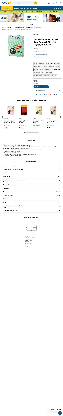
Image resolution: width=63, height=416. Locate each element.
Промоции (16, 8)
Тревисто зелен (38, 75)
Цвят (34, 61)
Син (42, 72)
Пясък (57, 66)
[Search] (35, 3)
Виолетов (41, 63)
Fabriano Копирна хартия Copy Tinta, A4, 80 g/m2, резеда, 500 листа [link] (16, 29)
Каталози (34, 8)
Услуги (39, 8)
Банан (35, 63)
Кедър (58, 63)
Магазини (28, 8)
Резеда (36, 69)
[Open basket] (61, 3)
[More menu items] (43, 8)
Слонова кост (49, 72)
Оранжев (44, 66)
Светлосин (37, 72)
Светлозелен (48, 69)
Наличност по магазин (41, 54)
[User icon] (54, 3)
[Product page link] (11, 110)
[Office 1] (6, 3)
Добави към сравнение (41, 90)
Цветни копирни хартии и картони (33, 27)
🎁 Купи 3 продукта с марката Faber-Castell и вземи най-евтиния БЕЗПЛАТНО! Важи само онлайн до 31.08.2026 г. (31, 11)
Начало (2, 27)
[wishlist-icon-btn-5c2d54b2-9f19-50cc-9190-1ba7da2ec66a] (60, 90)
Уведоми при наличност (42, 86)
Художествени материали (18, 27)
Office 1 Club (22, 8)
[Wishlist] (57, 3)
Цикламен (53, 75)
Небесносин (37, 66)
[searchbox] (25, 3)
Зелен (47, 63)
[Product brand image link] (36, 35)
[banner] (31, 17)
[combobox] (42, 3)
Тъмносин (46, 75)
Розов (41, 69)
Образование (8, 27)
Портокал (51, 66)
